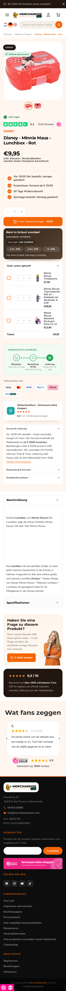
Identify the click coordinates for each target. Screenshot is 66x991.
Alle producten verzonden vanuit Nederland (30, 939)
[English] (15, 25)
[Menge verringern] (18, 278)
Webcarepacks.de (34, 986)
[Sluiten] (63, 4)
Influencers (10, 971)
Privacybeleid (12, 917)
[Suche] (58, 24)
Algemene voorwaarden (18, 906)
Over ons (9, 900)
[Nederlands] (5, 25)
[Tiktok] (30, 883)
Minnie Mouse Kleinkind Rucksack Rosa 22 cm (50, 318)
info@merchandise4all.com (23, 813)
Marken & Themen (23, 34)
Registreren (11, 960)
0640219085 (15, 807)
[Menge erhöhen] (29, 278)
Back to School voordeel (23, 232)
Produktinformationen (17, 477)
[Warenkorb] (58, 15)
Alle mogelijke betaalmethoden (23, 922)
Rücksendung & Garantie (18, 469)
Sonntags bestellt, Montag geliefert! (36, 197)
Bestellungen (11, 966)
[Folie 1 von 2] (28, 106)
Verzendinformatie (15, 933)
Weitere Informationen (18, 461)
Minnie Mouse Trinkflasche (50, 276)
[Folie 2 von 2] (38, 106)
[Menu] (7, 15)
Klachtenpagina (13, 911)
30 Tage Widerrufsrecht (28, 191)
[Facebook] (7, 883)
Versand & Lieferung (16, 428)
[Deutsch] (10, 25)
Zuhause (8, 34)
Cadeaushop (11, 944)
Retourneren (11, 928)
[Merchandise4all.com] (27, 15)
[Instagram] (14, 883)
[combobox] (40, 25)
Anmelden (53, 851)
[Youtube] (22, 883)
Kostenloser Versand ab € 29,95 (33, 185)
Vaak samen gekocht (19, 265)
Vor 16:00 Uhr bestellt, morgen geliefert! (33, 178)
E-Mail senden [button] (24, 657)
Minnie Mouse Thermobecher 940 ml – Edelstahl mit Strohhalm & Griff (52, 295)
